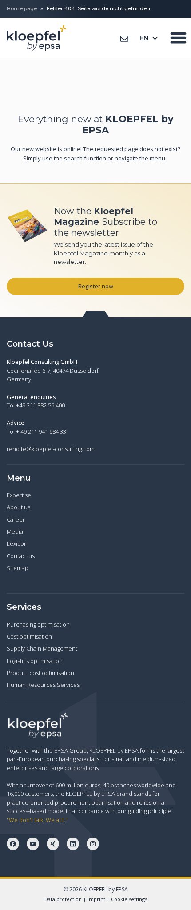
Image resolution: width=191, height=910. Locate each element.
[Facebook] (13, 844)
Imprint (96, 899)
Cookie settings (129, 899)
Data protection (63, 899)
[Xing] (53, 844)
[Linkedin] (73, 844)
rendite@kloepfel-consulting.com (51, 449)
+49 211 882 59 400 (40, 405)
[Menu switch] (178, 37)
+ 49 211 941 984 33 (41, 431)
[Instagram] (93, 844)
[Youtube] (33, 844)
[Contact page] (124, 39)
